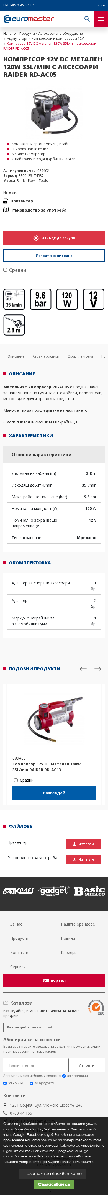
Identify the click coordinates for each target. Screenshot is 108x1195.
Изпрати (87, 1065)
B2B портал (54, 980)
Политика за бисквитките (53, 1174)
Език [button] (99, 5)
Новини (68, 938)
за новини (16, 1083)
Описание (15, 356)
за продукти (45, 1083)
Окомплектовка (80, 356)
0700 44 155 (21, 1113)
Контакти (19, 952)
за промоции (77, 1076)
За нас (16, 924)
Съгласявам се (54, 1184)
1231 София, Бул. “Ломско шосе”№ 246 (46, 1105)
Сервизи (18, 966)
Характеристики (46, 356)
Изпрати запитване (54, 255)
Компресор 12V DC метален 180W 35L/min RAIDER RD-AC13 (46, 766)
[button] (87, 19)
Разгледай (54, 792)
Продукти (19, 938)
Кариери (69, 952)
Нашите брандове (78, 924)
